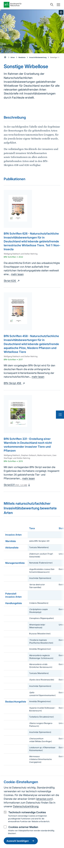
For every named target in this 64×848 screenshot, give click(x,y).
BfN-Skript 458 (13, 383)
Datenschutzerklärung (26, 806)
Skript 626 (10, 280)
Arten (13, 57)
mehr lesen (17, 274)
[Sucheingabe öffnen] (51, 4)
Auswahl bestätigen (18, 840)
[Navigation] (57, 4)
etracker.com (44, 798)
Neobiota (21, 57)
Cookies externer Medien (23, 827)
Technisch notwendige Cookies (27, 812)
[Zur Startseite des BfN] (26, 5)
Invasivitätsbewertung (37, 57)
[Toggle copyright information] (61, 12)
